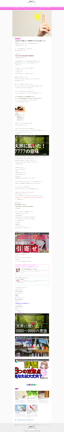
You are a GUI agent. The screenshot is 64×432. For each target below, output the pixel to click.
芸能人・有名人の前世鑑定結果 (47, 7)
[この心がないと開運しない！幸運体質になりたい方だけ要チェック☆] (33, 384)
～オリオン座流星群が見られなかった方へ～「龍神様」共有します (25, 420)
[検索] (35, 4)
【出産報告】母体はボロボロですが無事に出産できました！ (22, 303)
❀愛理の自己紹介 (17, 7)
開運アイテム (23, 7)
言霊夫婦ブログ (32, 1)
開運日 (41, 7)
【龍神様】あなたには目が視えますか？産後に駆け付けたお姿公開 (25, 419)
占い (34, 7)
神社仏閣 (29, 7)
